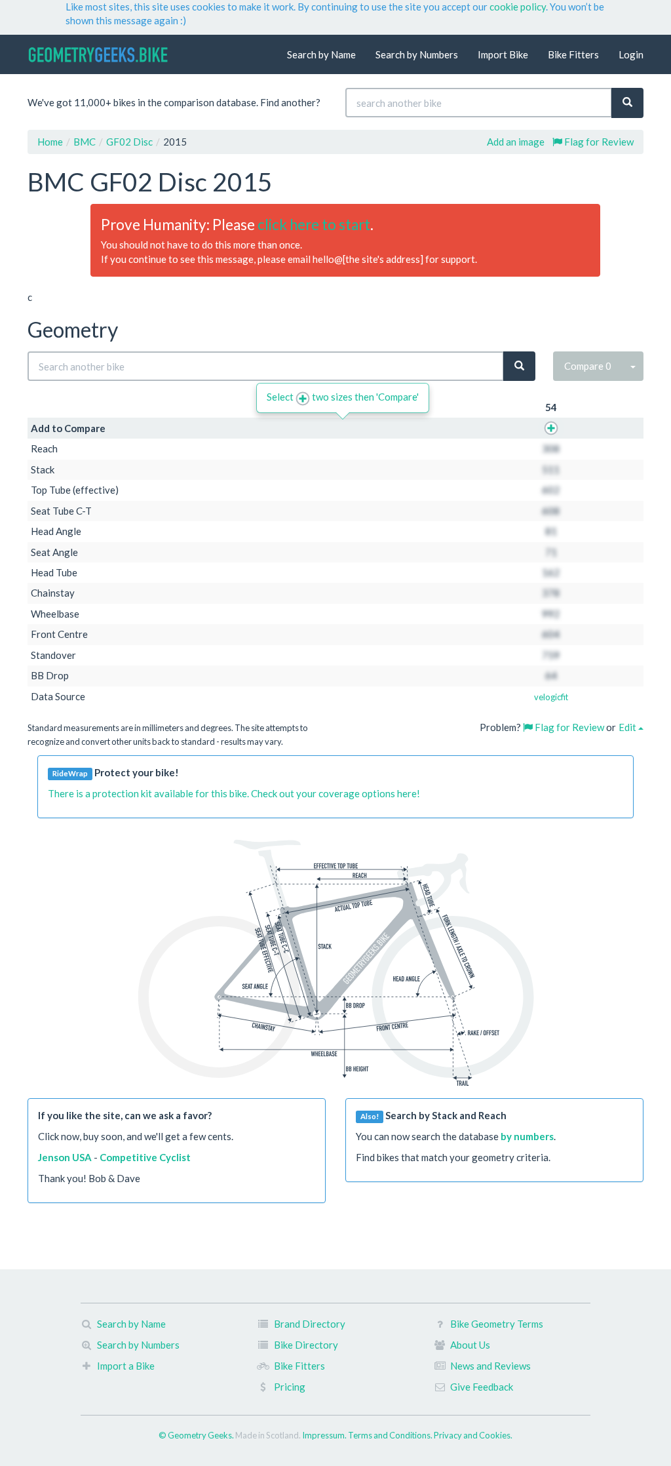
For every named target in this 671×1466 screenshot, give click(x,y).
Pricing (289, 1387)
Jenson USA (65, 1157)
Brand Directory (309, 1324)
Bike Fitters (573, 54)
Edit (628, 727)
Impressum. (325, 1435)
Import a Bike (126, 1366)
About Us (470, 1345)
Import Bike (503, 54)
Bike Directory (306, 1345)
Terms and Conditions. (391, 1435)
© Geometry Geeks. (197, 1435)
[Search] (627, 102)
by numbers (527, 1136)
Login (631, 54)
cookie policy (517, 6)
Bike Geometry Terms (496, 1324)
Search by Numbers (416, 54)
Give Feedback (481, 1387)
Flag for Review (598, 142)
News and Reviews (490, 1366)
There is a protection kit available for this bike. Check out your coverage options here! (234, 793)
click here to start (314, 224)
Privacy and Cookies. (473, 1435)
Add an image (516, 142)
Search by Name (321, 54)
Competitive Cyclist (145, 1157)
